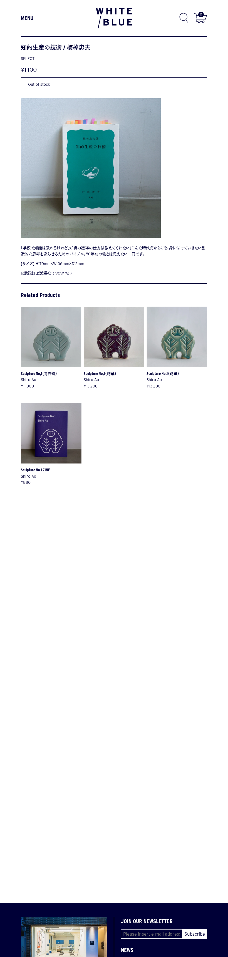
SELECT (27, 58)
